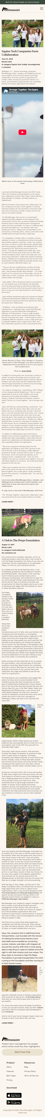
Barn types (11, 1076)
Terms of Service (31, 1076)
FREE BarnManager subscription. (15, 899)
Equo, (6, 928)
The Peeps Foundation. (14, 561)
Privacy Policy (30, 1071)
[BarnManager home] (11, 8)
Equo (4, 955)
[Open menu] (41, 8)
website (40, 1008)
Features (10, 1071)
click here (38, 490)
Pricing (9, 1080)
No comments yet (9, 553)
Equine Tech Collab (19, 64)
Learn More (7, 502)
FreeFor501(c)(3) (18, 550)
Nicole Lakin (7, 62)
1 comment (6, 67)
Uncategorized (34, 64)
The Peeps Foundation (6, 594)
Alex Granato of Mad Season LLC (6, 604)
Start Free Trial (22, 1052)
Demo (9, 1067)
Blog (26, 1067)
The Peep (31, 755)
